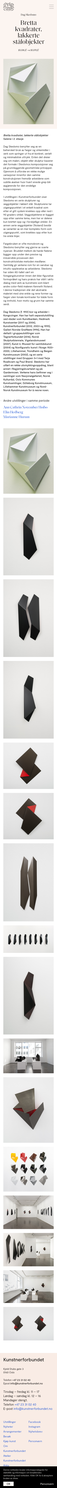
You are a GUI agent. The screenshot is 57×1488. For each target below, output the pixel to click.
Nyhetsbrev (35, 1431)
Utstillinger (9, 1421)
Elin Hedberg (13, 412)
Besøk (7, 1436)
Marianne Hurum (16, 417)
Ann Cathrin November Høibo (25, 407)
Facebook (34, 1421)
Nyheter (8, 1426)
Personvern (47, 1483)
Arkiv (6, 1465)
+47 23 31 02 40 (21, 1379)
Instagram (34, 1426)
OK (8, 1483)
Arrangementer (12, 1431)
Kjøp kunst (9, 1441)
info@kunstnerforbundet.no (26, 1383)
